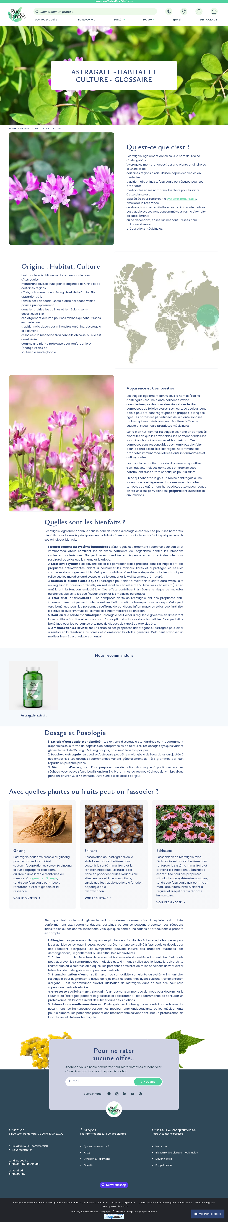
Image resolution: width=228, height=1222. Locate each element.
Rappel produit (164, 1165)
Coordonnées (146, 1202)
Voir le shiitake (96, 898)
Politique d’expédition (123, 1202)
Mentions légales (205, 1202)
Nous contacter (22, 1150)
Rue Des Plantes (90, 1211)
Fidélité (88, 1165)
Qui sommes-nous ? (97, 1146)
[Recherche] (37, 11)
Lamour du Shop (123, 1211)
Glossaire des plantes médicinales (177, 1152)
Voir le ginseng (25, 898)
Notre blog (162, 1146)
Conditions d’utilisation (95, 1202)
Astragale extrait (34, 715)
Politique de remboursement (29, 1202)
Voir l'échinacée (169, 902)
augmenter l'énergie (43, 878)
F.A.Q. (87, 1152)
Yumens (152, 1211)
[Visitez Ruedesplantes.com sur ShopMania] (114, 1218)
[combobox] (95, 11)
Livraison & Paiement (97, 1159)
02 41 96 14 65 (21, 1146)
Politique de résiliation (115, 1206)
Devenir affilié (164, 1159)
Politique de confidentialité (63, 1202)
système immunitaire (181, 199)
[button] (46, 19)
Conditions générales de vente (174, 1202)
